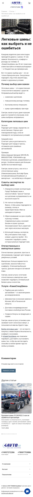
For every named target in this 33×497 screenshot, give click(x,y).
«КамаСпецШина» (10, 336)
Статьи (11, 11)
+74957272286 (15, 7)
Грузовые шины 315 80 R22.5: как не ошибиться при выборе (15, 416)
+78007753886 (24, 452)
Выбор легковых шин (9, 329)
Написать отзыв (8, 370)
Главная (4, 11)
